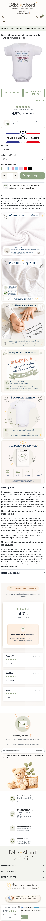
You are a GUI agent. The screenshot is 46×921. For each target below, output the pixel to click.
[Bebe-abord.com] (23, 8)
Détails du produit (10, 573)
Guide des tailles (33, 92)
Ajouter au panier (32, 175)
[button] (3, 17)
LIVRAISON (12, 93)
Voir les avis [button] (28, 113)
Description (7, 487)
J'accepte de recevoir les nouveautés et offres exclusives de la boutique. (23, 756)
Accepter (23, 917)
